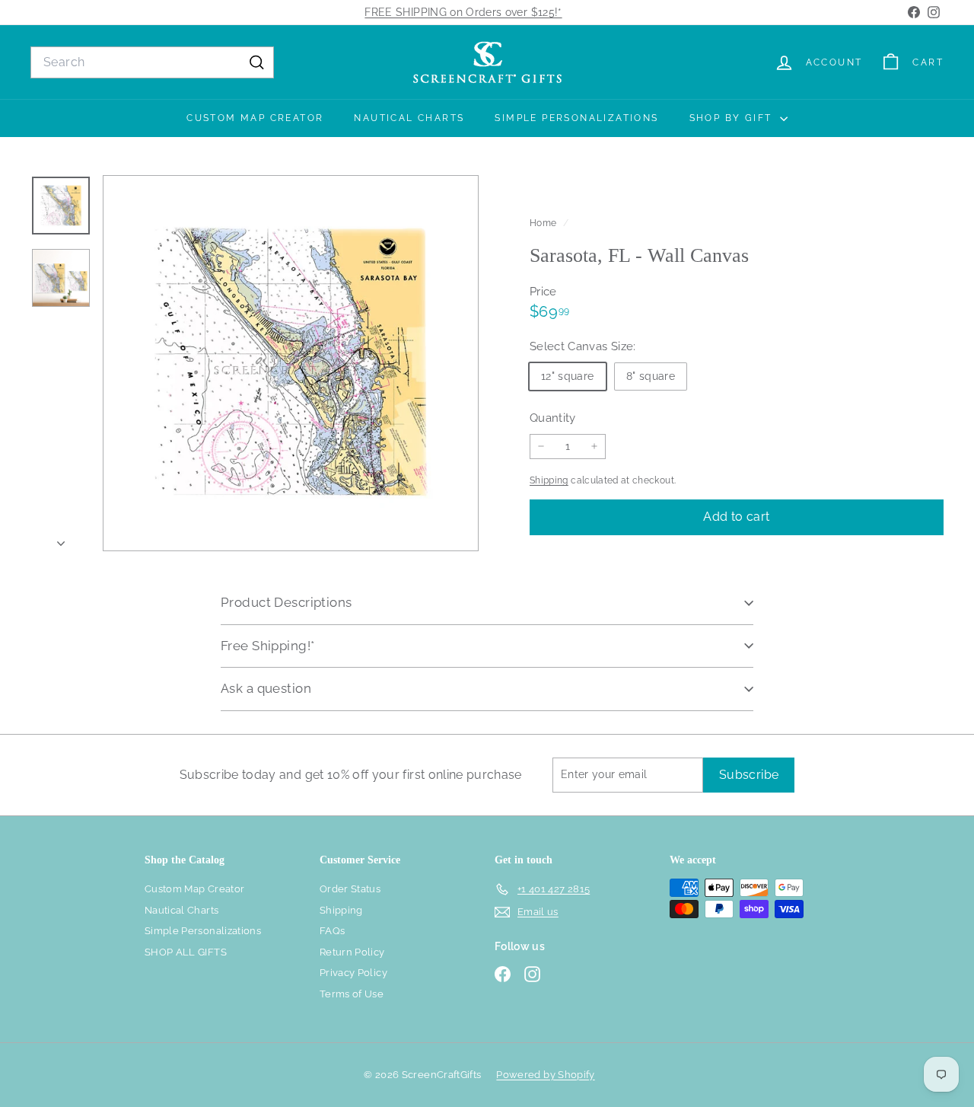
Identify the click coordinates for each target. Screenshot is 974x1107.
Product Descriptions (286, 602)
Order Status (350, 889)
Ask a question (266, 688)
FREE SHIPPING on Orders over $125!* (463, 12)
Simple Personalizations (576, 118)
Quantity (553, 417)
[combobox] (152, 62)
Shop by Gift (732, 118)
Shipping (549, 480)
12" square (567, 375)
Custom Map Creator (254, 118)
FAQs (332, 930)
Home (544, 223)
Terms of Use (352, 994)
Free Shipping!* (267, 645)
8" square (650, 375)
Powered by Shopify (545, 1074)
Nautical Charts (409, 118)
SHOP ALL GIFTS (186, 952)
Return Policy (352, 952)
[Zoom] (290, 363)
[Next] (60, 539)
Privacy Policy (353, 972)
